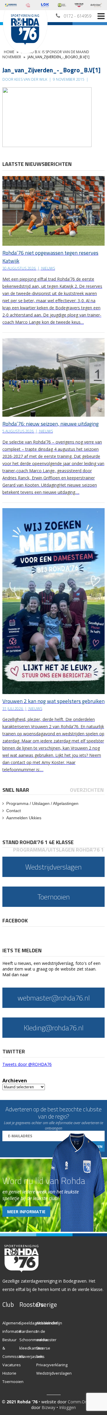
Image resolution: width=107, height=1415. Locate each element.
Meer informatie (26, 1211)
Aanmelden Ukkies (23, 817)
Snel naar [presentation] (15, 790)
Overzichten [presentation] (87, 790)
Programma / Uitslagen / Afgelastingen (42, 803)
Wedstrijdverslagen (54, 1373)
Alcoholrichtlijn (49, 1323)
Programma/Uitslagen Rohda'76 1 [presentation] (58, 850)
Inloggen (67, 1407)
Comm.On (77, 1402)
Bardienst (28, 1331)
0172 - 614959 (77, 16)
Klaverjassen (31, 1356)
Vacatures (11, 1364)
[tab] (16, 790)
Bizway (48, 1407)
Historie (9, 1373)
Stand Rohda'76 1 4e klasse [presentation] (38, 842)
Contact (13, 810)
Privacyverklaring (51, 1364)
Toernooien (12, 1381)
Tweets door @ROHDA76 (27, 1064)
